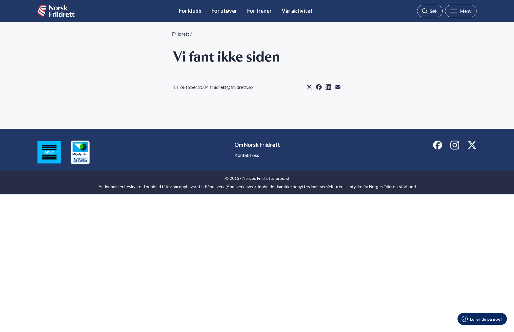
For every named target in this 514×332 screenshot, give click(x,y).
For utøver (224, 10)
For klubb (190, 10)
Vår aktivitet (297, 10)
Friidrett (180, 34)
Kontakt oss (246, 155)
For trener (259, 10)
